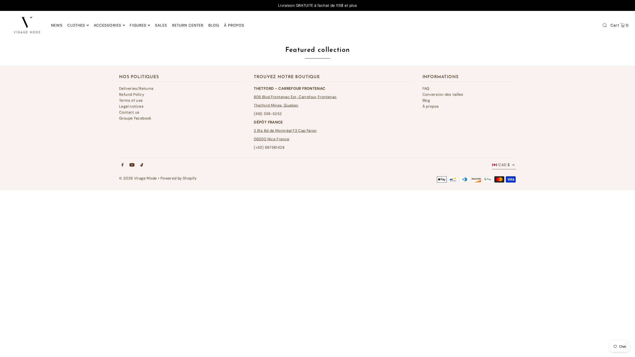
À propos (430, 106)
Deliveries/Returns (136, 88)
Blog (426, 100)
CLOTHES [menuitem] (76, 25)
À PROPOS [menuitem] (234, 25)
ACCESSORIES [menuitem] (107, 25)
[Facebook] (123, 165)
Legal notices (131, 106)
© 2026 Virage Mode (138, 178)
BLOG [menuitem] (213, 25)
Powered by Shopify (178, 178)
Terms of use (131, 100)
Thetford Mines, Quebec (276, 105)
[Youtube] (131, 165)
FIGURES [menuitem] (138, 25)
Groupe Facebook (135, 118)
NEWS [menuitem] (57, 25)
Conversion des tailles (442, 94)
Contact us (129, 112)
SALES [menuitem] (161, 25)
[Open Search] (605, 25)
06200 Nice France (271, 139)
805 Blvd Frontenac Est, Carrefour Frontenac (295, 96)
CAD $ (504, 164)
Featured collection (317, 50)
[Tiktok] (141, 165)
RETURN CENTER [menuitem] (188, 25)
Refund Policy (131, 94)
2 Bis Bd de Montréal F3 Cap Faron (285, 130)
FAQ (426, 88)
